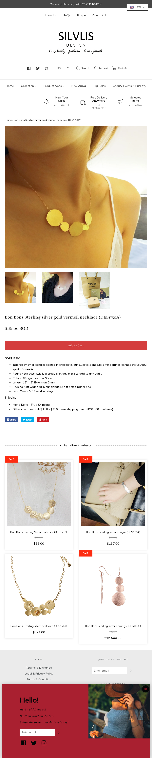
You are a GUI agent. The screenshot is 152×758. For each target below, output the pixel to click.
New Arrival (78, 86)
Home (10, 86)
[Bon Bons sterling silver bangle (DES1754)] (113, 494)
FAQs (67, 15)
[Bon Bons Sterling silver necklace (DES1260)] (39, 588)
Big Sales (100, 86)
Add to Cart (76, 345)
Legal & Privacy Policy (39, 673)
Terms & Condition (39, 679)
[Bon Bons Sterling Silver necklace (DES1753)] (39, 494)
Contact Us (99, 15)
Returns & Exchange (39, 667)
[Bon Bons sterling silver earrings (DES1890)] (113, 588)
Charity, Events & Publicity (129, 86)
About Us (51, 15)
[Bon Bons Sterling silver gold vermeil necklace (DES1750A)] (20, 287)
